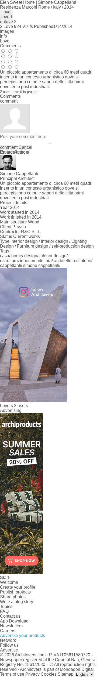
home (16, 256)
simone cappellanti (41, 265)
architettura (41, 260)
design (30, 256)
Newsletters (11, 626)
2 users (21, 405)
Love (4, 41)
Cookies (49, 674)
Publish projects (15, 592)
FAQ (4, 611)
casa (4, 256)
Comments (10, 46)
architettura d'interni (72, 260)
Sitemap (66, 674)
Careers (7, 630)
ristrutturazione (14, 260)
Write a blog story (16, 601)
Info (3, 36)
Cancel (25, 147)
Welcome (9, 582)
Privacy (32, 674)
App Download (14, 621)
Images (7, 31)
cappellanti (10, 265)
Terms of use (12, 674)
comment (9, 147)
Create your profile (17, 587)
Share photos (13, 597)
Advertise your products (22, 635)
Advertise (9, 650)
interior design (53, 256)
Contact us (10, 616)
